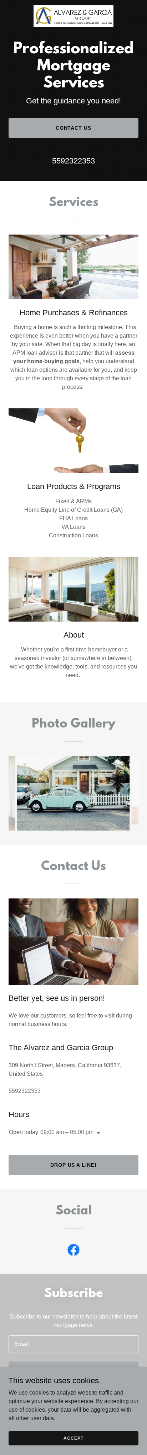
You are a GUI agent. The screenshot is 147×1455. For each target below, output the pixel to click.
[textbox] (73, 1344)
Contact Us (74, 128)
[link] (73, 16)
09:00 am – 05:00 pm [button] (66, 1132)
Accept (73, 1437)
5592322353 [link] (73, 160)
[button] (97, 1133)
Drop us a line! (73, 1165)
